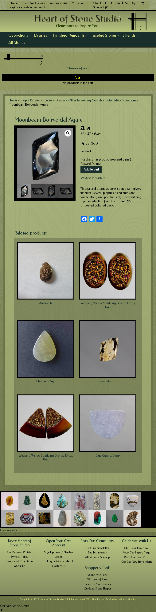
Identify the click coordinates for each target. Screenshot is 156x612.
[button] (92, 178)
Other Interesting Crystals (85, 100)
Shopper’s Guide (98, 575)
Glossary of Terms (97, 579)
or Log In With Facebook (59, 561)
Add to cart (91, 169)
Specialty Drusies (54, 100)
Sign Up (130, 3)
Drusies (42, 36)
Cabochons (20, 36)
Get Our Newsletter (97, 548)
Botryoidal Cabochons (120, 100)
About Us (19, 566)
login (13, 7)
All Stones (16, 42)
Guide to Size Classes (97, 584)
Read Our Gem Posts (136, 557)
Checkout (99, 3)
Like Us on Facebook (136, 548)
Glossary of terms (78, 68)
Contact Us (58, 566)
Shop (23, 100)
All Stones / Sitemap (97, 557)
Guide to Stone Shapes (97, 588)
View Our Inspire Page (136, 552)
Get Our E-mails (34, 3)
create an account (33, 7)
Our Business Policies (20, 552)
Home (14, 3)
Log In (116, 3)
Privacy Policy (19, 556)
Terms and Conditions (19, 561)
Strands (131, 36)
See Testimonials (97, 552)
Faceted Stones (105, 36)
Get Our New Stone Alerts (136, 561)
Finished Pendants (71, 36)
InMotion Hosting (127, 599)
